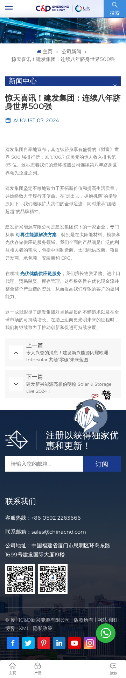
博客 (10, 628)
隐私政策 (42, 628)
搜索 (115, 13)
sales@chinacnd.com (58, 531)
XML (24, 628)
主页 (47, 51)
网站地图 (107, 620)
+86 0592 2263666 (56, 517)
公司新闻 (71, 51)
